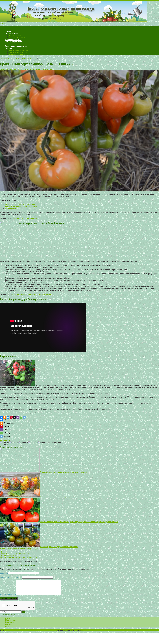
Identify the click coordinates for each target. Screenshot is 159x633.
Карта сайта (9, 622)
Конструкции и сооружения (16, 46)
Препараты (9, 44)
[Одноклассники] (4, 417)
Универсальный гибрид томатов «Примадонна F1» (18, 557)
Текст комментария (8, 594)
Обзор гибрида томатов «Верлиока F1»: (15, 553)
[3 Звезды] (23, 442)
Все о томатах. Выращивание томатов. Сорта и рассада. (30, 630)
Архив (7, 626)
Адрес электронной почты (10, 577)
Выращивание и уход (13, 40)
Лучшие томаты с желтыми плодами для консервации (61, 497)
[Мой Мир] (8, 417)
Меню (2, 24)
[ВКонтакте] (1, 417)
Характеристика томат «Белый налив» (20, 204)
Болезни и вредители (13, 42)
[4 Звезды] (33, 442)
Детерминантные (7, 549)
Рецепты (8, 48)
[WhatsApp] (21, 417)
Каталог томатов (11, 33)
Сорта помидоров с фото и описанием (15, 58)
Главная (8, 31)
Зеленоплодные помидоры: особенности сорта (59, 547)
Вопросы (8, 624)
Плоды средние (33, 549)
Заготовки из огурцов (18, 52)
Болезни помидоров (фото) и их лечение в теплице (33, 294)
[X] (14, 417)
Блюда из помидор (17, 54)
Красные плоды (20, 549)
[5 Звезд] (42, 442)
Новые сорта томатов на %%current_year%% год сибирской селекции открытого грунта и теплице (79, 522)
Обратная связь (11, 620)
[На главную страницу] (79, 12)
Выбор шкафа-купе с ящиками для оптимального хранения (63, 472)
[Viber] (17, 417)
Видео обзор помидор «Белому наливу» (21, 206)
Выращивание (10, 208)
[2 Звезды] (14, 442)
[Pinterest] (11, 417)
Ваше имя (4, 573)
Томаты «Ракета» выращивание (25, 218)
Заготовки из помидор (18, 50)
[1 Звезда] (4, 442)
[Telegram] (24, 417)
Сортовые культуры (17, 35)
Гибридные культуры (17, 38)
